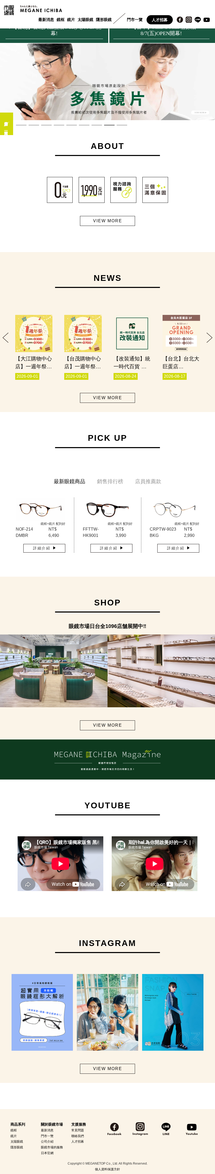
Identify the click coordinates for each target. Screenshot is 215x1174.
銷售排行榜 (110, 481)
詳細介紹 (42, 548)
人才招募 (160, 20)
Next (209, 338)
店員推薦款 (148, 481)
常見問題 (77, 1130)
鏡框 (60, 19)
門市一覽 (135, 19)
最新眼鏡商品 (69, 481)
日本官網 (47, 1153)
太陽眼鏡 (85, 19)
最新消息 (46, 19)
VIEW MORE (107, 221)
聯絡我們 (77, 1136)
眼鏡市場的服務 (52, 1147)
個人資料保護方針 (107, 1169)
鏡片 (71, 19)
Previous (5, 338)
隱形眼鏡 (104, 19)
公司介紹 (47, 1141)
